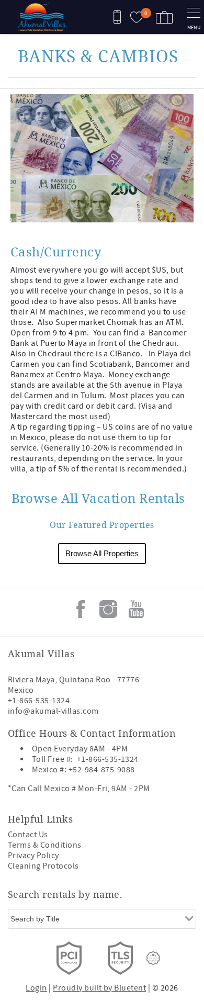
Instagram (108, 609)
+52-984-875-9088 (102, 769)
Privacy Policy (33, 855)
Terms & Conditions (45, 845)
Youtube (136, 609)
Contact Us (28, 834)
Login (36, 988)
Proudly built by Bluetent (99, 988)
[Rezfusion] (153, 958)
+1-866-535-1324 (39, 700)
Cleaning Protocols (43, 866)
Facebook (80, 609)
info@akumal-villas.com (53, 711)
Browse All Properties (102, 553)
